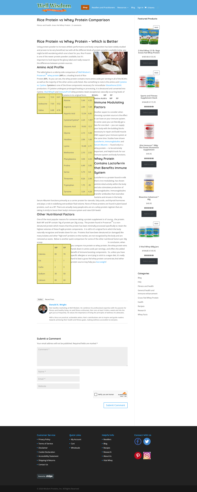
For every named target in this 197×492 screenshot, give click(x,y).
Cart (73, 443)
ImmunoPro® (65, 92)
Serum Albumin (101, 145)
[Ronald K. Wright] (42, 312)
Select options (149, 63)
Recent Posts (49, 299)
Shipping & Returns (47, 460)
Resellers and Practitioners (103, 7)
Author (40, 299)
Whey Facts (143, 314)
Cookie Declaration (47, 452)
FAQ (139, 282)
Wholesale (75, 448)
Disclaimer (43, 448)
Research (142, 310)
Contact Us (43, 464)
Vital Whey (108, 460)
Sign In (140, 7)
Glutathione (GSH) (113, 85)
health (140, 302)
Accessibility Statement (48, 456)
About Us (107, 456)
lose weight (101, 262)
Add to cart (149, 164)
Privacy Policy (44, 439)
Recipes (141, 306)
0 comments (76, 25)
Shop (85, 7)
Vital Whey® (49, 92)
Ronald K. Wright (57, 304)
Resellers (107, 439)
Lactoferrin (99, 141)
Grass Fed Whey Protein (61, 25)
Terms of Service (46, 443)
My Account (76, 439)
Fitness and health (44, 25)
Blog (133, 7)
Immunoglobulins (112, 141)
